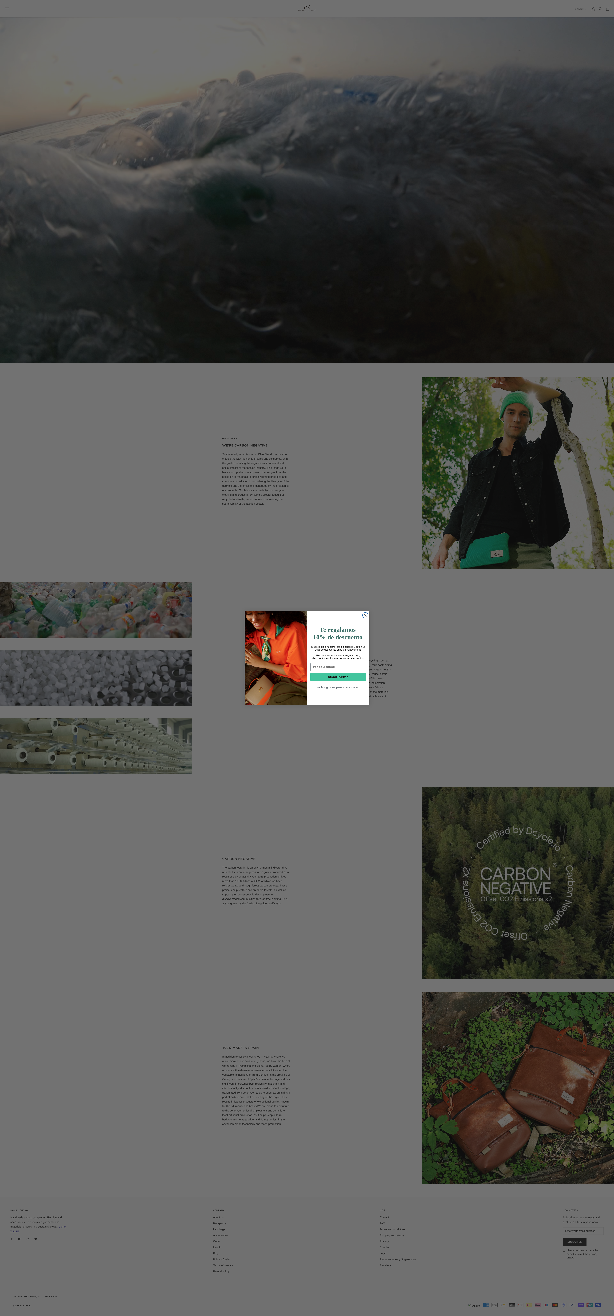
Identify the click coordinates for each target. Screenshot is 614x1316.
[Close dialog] (365, 615)
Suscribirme (338, 677)
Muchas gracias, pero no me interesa (338, 687)
